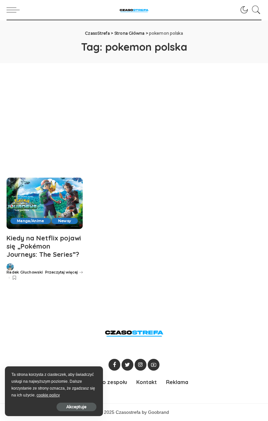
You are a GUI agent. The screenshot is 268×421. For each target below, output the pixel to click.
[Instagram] (140, 365)
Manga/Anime (30, 221)
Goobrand (158, 412)
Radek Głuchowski (25, 272)
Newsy (64, 221)
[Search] (254, 10)
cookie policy (48, 395)
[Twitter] (127, 365)
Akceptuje (76, 406)
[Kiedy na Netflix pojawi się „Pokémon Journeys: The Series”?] (45, 203)
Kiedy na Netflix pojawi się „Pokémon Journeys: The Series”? (44, 246)
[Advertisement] (134, 112)
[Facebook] (114, 365)
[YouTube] (153, 365)
